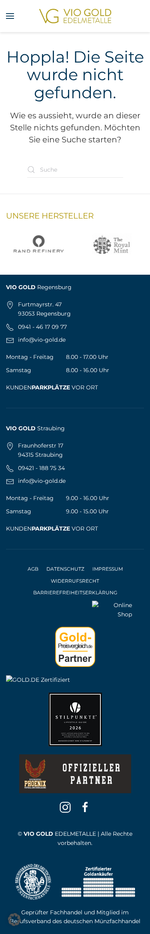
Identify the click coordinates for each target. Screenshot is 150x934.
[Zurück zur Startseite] (75, 16)
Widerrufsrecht (75, 581)
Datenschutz (65, 569)
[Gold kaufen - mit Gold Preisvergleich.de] (75, 646)
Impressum (107, 569)
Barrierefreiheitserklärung (75, 593)
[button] (10, 16)
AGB (33, 569)
